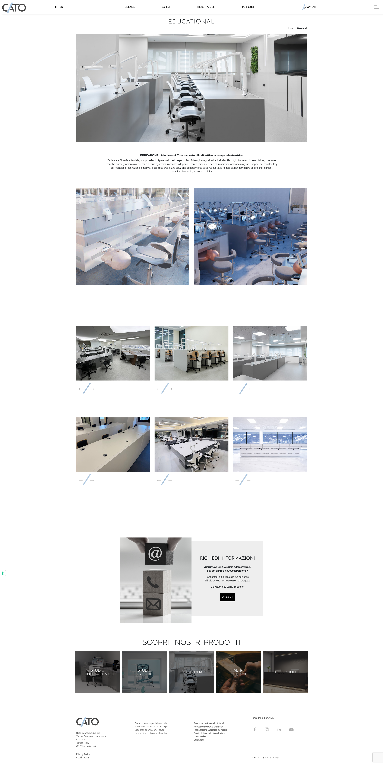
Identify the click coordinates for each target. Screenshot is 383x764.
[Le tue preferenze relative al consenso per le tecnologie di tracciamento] (3, 573)
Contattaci (227, 597)
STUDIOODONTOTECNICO (98, 672)
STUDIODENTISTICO (144, 672)
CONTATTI (312, 7)
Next (92, 389)
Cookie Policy (82, 757)
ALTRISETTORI (238, 672)
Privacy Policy (83, 754)
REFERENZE (248, 7)
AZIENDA (130, 7)
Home (290, 28)
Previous (80, 389)
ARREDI (166, 7)
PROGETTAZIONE (206, 7)
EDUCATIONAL (191, 672)
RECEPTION (285, 672)
